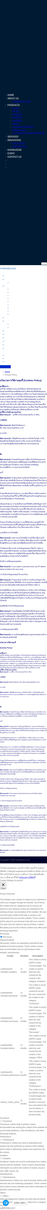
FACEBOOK (5, 367)
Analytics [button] (4, 1155)
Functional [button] (4, 1118)
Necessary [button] (4, 934)
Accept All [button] (18, 880)
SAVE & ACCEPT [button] (7, 1208)
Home (7, 372)
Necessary (7, 937)
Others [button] (3, 1193)
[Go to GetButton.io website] (6, 1207)
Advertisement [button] (6, 1174)
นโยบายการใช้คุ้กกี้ (27, 877)
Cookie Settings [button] (7, 880)
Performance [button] (5, 1137)
